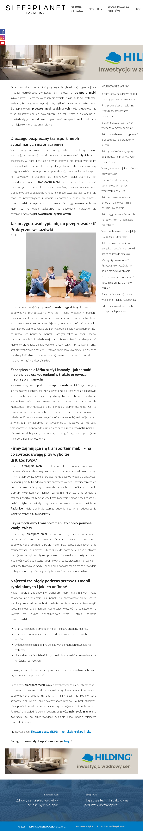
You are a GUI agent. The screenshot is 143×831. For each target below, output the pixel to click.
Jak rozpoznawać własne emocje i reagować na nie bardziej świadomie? (116, 202)
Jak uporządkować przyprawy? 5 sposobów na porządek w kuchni (120, 139)
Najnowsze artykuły (84, 826)
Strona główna (77, 9)
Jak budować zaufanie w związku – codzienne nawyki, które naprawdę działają (118, 248)
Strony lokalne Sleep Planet (110, 826)
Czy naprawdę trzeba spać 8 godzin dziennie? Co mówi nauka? (118, 282)
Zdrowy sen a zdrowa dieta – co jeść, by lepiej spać (118, 308)
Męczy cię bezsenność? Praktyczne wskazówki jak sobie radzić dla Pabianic (117, 265)
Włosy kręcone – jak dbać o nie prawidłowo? (120, 171)
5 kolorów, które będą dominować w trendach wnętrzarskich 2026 (115, 185)
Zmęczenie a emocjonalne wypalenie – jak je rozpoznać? (119, 297)
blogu (67, 741)
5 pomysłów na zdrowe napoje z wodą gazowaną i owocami (120, 96)
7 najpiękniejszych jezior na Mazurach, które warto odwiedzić (118, 111)
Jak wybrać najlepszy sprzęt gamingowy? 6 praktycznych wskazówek (118, 157)
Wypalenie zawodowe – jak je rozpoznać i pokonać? (119, 234)
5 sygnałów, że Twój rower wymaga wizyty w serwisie (117, 125)
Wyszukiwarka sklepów (118, 9)
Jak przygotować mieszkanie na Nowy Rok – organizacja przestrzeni (118, 219)
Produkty (95, 9)
